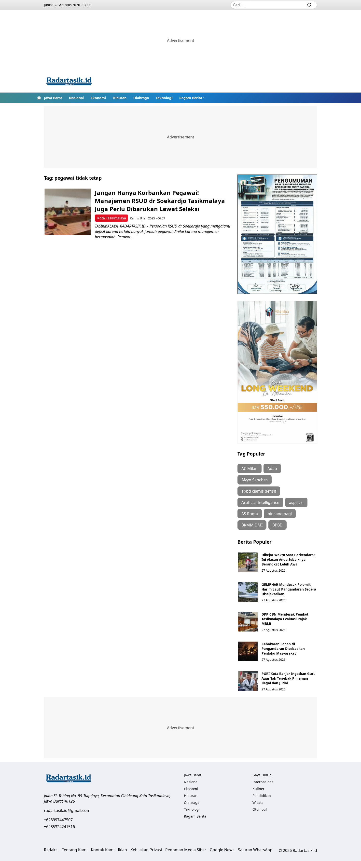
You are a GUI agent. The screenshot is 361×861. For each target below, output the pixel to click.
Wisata (258, 802)
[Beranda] (39, 98)
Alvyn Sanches (254, 480)
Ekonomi (98, 97)
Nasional (76, 97)
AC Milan (249, 468)
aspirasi (296, 502)
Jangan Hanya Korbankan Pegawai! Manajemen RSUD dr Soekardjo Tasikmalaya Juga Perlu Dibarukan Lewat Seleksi (160, 200)
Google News (222, 849)
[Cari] (309, 5)
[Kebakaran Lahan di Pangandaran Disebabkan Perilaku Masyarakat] (248, 651)
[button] (192, 98)
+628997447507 (58, 819)
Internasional (263, 782)
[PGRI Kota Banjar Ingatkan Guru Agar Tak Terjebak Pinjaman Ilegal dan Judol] (248, 681)
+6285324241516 (59, 826)
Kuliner (258, 788)
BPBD (277, 525)
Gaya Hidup (262, 775)
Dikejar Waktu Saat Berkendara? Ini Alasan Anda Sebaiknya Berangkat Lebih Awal (288, 559)
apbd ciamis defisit (258, 491)
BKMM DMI (252, 525)
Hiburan (119, 97)
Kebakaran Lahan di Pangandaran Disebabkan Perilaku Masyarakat (283, 649)
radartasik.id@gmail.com (67, 810)
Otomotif (259, 809)
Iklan (122, 849)
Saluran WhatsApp (255, 849)
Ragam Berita (190, 97)
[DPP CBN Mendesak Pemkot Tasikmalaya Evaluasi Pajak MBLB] (248, 622)
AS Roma (249, 513)
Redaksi (51, 849)
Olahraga (141, 97)
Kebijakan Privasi (146, 849)
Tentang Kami (74, 849)
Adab (272, 468)
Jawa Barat (53, 97)
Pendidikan (261, 795)
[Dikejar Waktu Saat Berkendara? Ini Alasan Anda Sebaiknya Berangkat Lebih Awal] (248, 562)
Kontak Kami (102, 849)
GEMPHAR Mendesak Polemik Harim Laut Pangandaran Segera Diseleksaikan (289, 589)
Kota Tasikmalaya (111, 218)
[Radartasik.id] (69, 82)
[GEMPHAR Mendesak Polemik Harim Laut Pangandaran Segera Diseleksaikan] (248, 592)
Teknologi (164, 97)
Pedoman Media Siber (185, 849)
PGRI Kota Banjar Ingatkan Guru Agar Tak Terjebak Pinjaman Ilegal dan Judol (289, 678)
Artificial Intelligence (260, 502)
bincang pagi (280, 513)
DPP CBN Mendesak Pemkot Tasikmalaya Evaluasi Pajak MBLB (285, 619)
